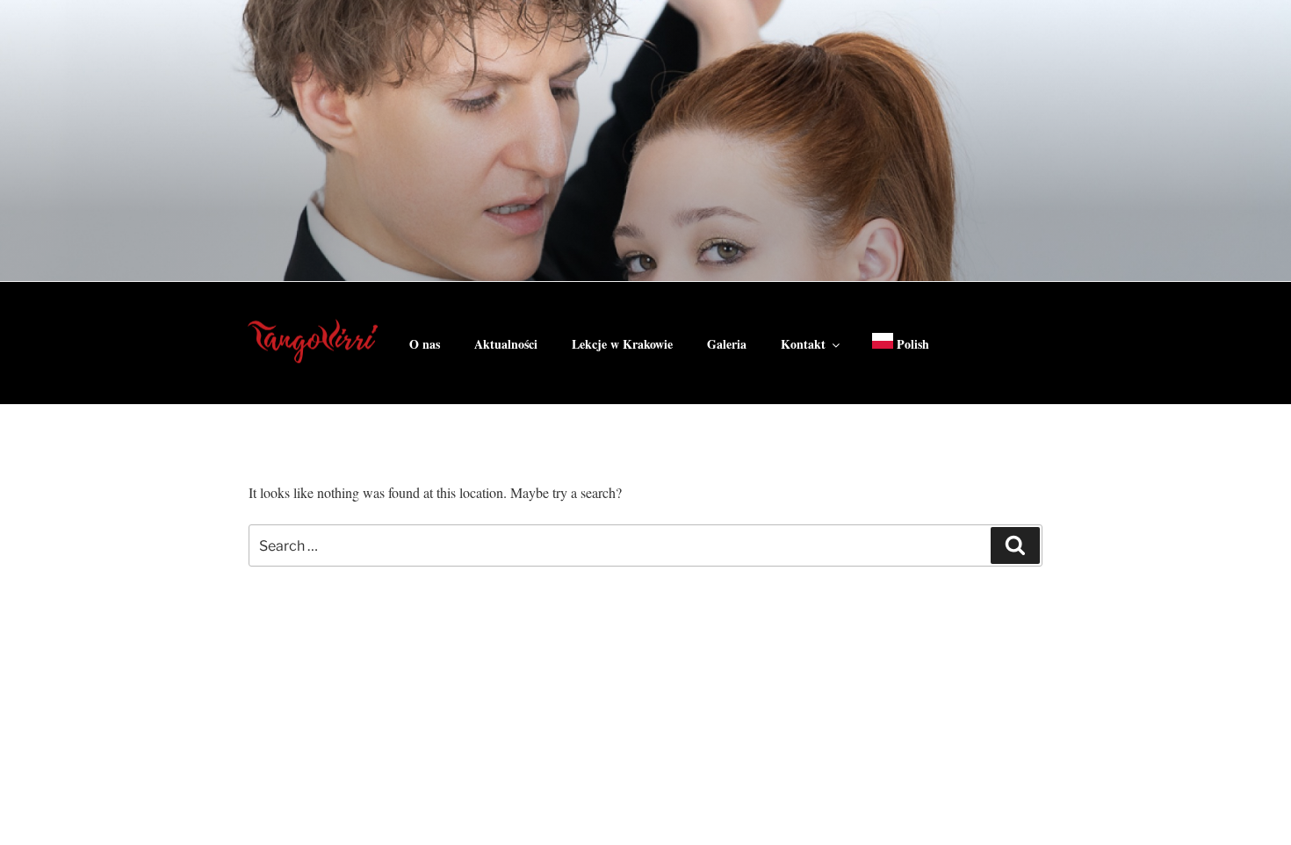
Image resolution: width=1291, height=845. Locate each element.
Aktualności (505, 344)
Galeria (726, 344)
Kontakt (803, 344)
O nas (424, 344)
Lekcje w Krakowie (622, 344)
